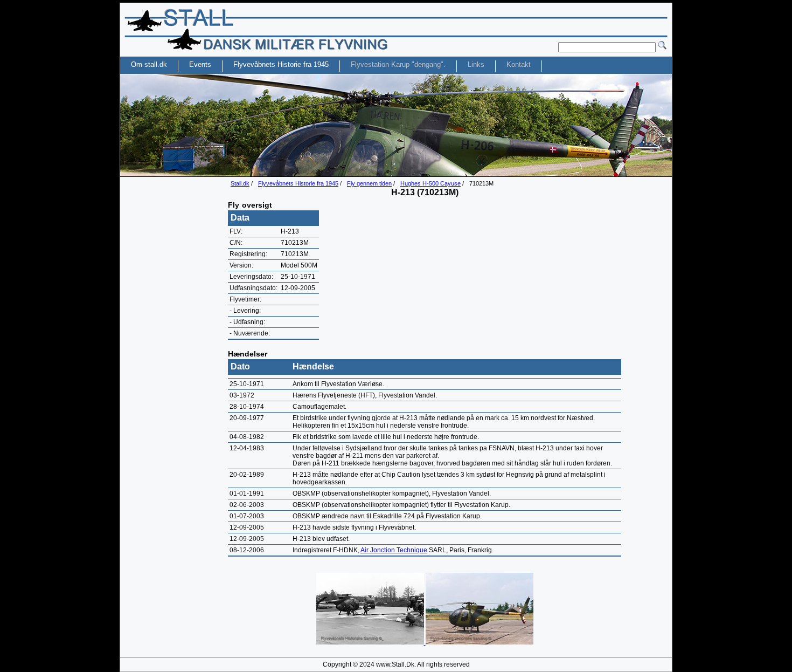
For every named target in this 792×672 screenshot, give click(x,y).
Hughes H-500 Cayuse (430, 183)
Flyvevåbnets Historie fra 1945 (298, 183)
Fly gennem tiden (369, 183)
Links (476, 64)
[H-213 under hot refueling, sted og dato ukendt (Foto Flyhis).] (371, 642)
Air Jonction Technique (393, 550)
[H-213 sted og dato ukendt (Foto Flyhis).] (479, 642)
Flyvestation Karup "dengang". (398, 64)
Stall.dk (240, 183)
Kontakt (518, 64)
